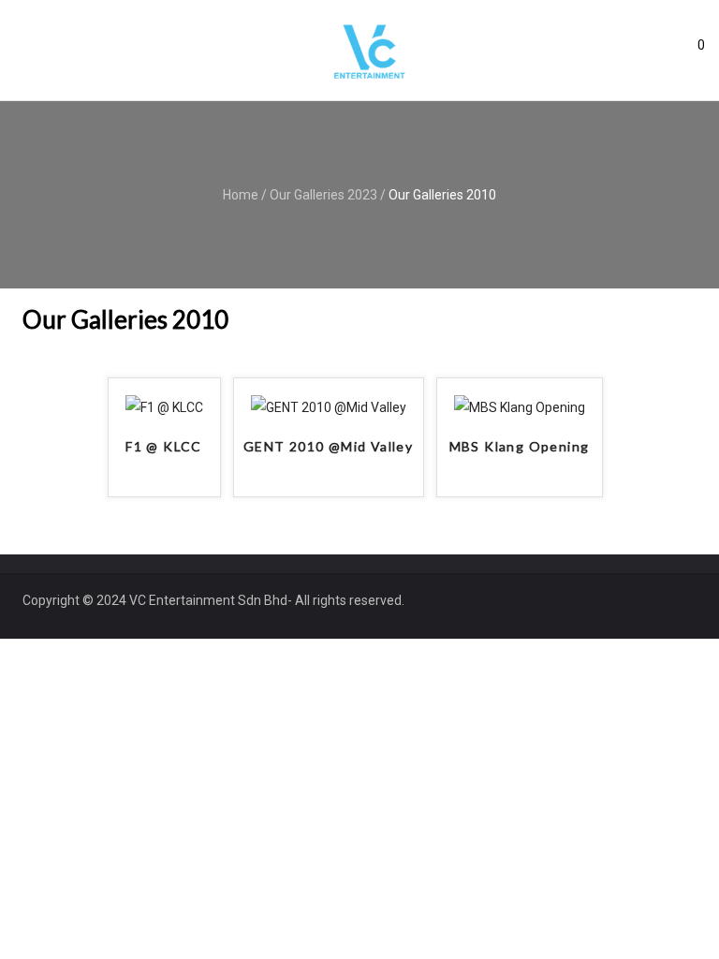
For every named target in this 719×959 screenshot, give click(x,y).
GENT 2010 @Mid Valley (328, 446)
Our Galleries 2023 (323, 194)
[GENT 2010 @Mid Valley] (328, 407)
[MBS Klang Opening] (519, 407)
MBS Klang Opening (519, 446)
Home (240, 194)
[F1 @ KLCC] (164, 407)
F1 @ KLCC (163, 446)
